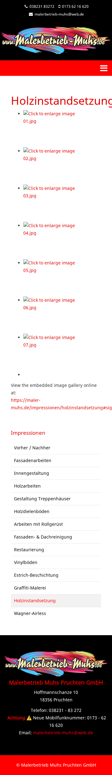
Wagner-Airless (30, 613)
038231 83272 (42, 6)
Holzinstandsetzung (35, 600)
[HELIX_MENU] (103, 68)
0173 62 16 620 (75, 6)
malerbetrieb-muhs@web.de (59, 14)
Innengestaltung (31, 473)
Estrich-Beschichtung (36, 575)
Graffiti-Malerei (30, 588)
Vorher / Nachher (32, 448)
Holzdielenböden (31, 511)
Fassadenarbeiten (32, 460)
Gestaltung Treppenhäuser (42, 499)
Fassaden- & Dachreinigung (43, 537)
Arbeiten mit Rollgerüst (38, 524)
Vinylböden (25, 562)
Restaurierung (29, 550)
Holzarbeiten (27, 486)
